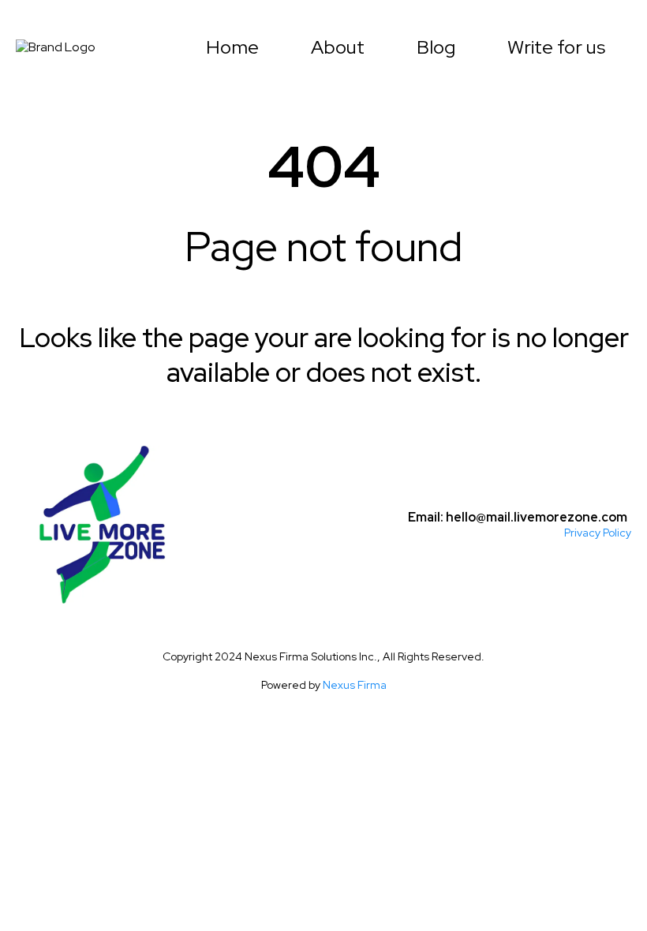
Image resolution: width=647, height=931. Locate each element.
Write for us (556, 47)
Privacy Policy (597, 532)
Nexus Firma (355, 685)
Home (232, 47)
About (338, 47)
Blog (436, 47)
